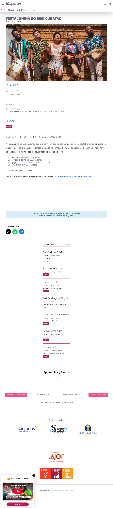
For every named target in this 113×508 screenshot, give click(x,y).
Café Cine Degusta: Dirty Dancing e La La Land (56, 298)
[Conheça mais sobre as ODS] (56, 473)
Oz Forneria (46, 337)
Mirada (33, 10)
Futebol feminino (22, 10)
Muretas (11, 10)
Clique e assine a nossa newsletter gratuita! (72, 176)
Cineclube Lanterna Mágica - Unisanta (54, 304)
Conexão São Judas (52, 282)
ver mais (67, 244)
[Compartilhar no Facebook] (21, 231)
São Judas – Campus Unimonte (52, 288)
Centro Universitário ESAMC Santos (53, 353)
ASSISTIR (18, 504)
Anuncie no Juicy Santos (16, 395)
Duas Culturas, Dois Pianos (55, 252)
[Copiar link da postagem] (8, 231)
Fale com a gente (43, 395)
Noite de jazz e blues (52, 331)
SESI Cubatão (15, 109)
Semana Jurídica (50, 347)
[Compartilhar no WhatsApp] (15, 231)
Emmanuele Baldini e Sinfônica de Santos (56, 314)
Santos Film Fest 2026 (53, 268)
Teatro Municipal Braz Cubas (51, 321)
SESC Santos (46, 258)
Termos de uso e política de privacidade (56, 402)
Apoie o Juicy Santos (98, 395)
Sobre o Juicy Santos (71, 395)
